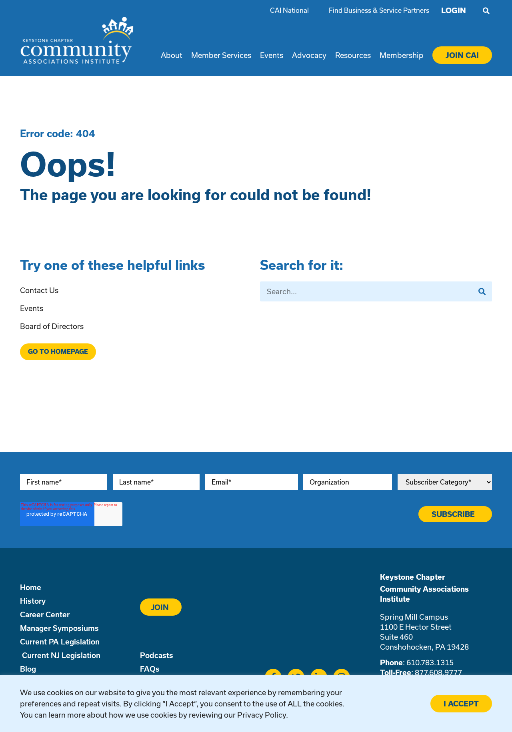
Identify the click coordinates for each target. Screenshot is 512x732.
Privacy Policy (261, 714)
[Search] (482, 291)
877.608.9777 (438, 672)
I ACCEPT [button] (461, 703)
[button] (486, 11)
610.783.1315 (430, 662)
